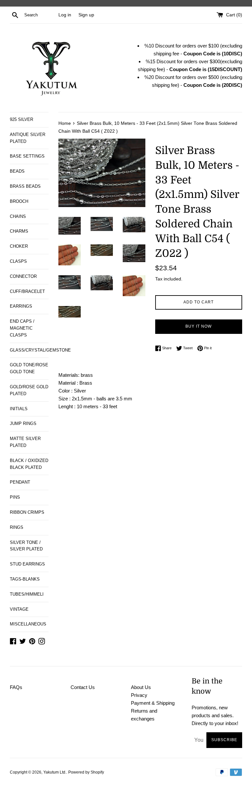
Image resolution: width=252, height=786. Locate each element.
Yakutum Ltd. (54, 772)
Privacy (139, 695)
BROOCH (19, 201)
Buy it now (198, 326)
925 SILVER (21, 119)
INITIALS (19, 408)
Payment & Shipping (153, 703)
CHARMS (19, 231)
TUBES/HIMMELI (27, 594)
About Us (141, 687)
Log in (64, 14)
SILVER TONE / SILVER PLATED (26, 546)
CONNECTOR (23, 276)
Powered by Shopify (86, 772)
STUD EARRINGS (27, 564)
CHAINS (18, 216)
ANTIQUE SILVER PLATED (27, 138)
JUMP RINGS (23, 423)
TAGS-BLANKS (25, 579)
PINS (15, 497)
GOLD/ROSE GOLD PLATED (29, 390)
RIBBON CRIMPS (27, 512)
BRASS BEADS (25, 186)
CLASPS (18, 261)
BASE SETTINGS (27, 156)
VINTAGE (19, 609)
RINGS (16, 527)
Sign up (86, 14)
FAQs (16, 687)
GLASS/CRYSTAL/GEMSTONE (29, 350)
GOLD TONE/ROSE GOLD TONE (29, 368)
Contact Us (83, 687)
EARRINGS (21, 306)
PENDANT (20, 482)
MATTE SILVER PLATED (25, 442)
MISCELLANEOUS (28, 624)
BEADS (17, 171)
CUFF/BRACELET (27, 291)
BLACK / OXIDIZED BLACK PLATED (29, 464)
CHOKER (19, 246)
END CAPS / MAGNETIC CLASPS (22, 328)
